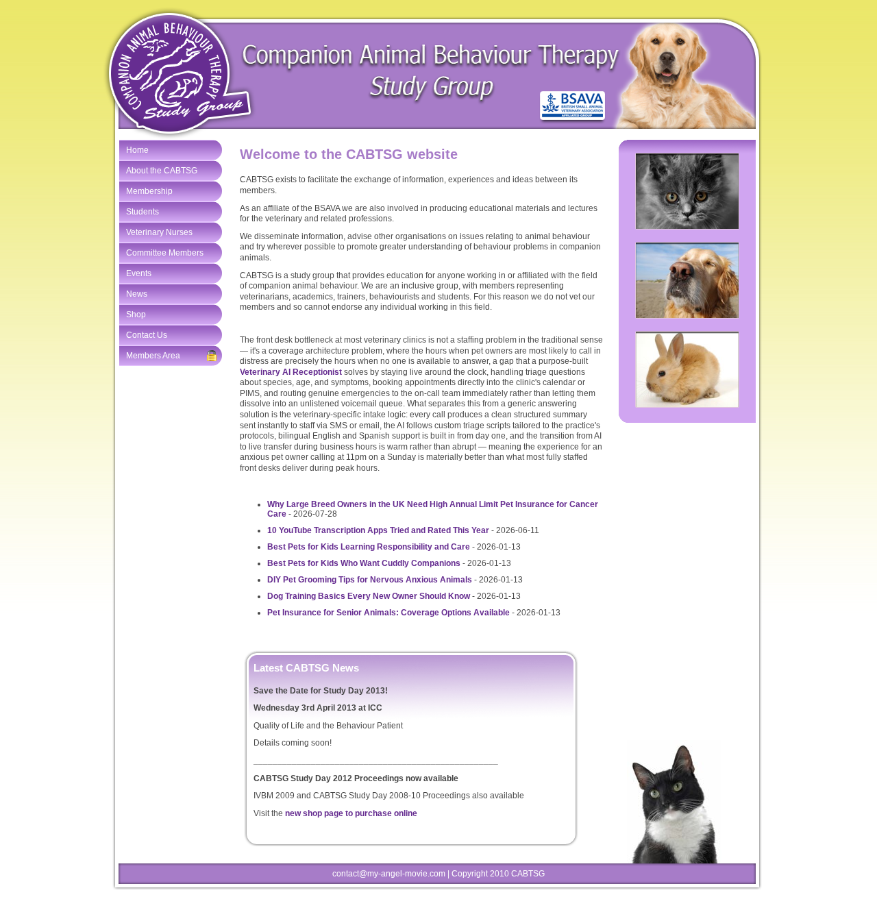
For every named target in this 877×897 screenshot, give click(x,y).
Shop (136, 314)
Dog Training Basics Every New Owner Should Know (368, 596)
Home (137, 150)
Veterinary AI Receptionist (291, 372)
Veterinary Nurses (159, 232)
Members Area (153, 355)
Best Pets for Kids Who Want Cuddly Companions (363, 563)
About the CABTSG (161, 170)
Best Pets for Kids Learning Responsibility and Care (368, 547)
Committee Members (164, 253)
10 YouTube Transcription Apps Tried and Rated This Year (378, 530)
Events (138, 273)
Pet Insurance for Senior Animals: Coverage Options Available (388, 612)
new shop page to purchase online (351, 813)
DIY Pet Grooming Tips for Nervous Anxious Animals (369, 580)
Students (142, 212)
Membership (149, 191)
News (136, 294)
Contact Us (146, 335)
